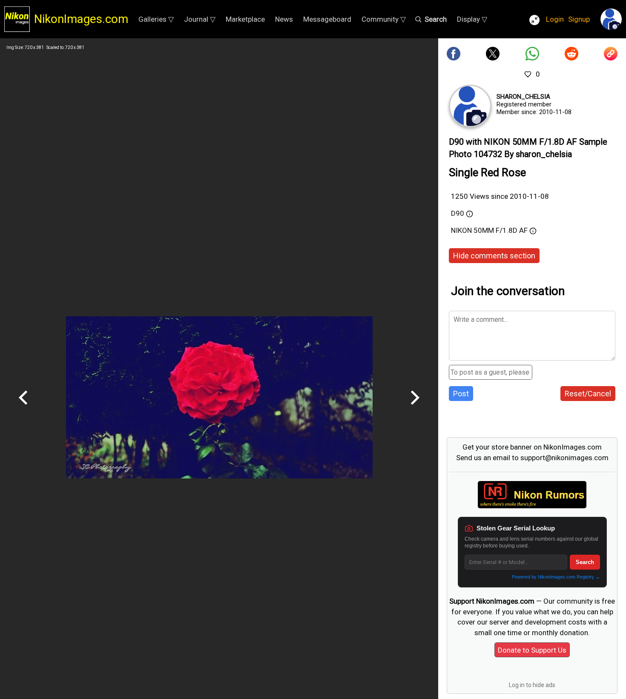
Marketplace (245, 19)
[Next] (415, 408)
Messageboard (327, 19)
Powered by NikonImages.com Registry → (556, 576)
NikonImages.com (81, 19)
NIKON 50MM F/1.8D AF (489, 230)
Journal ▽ (199, 19)
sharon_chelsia (523, 96)
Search (585, 562)
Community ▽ (384, 19)
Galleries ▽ (156, 19)
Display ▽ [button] (472, 19)
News (284, 19)
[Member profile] (470, 106)
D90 (457, 213)
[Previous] (23, 408)
